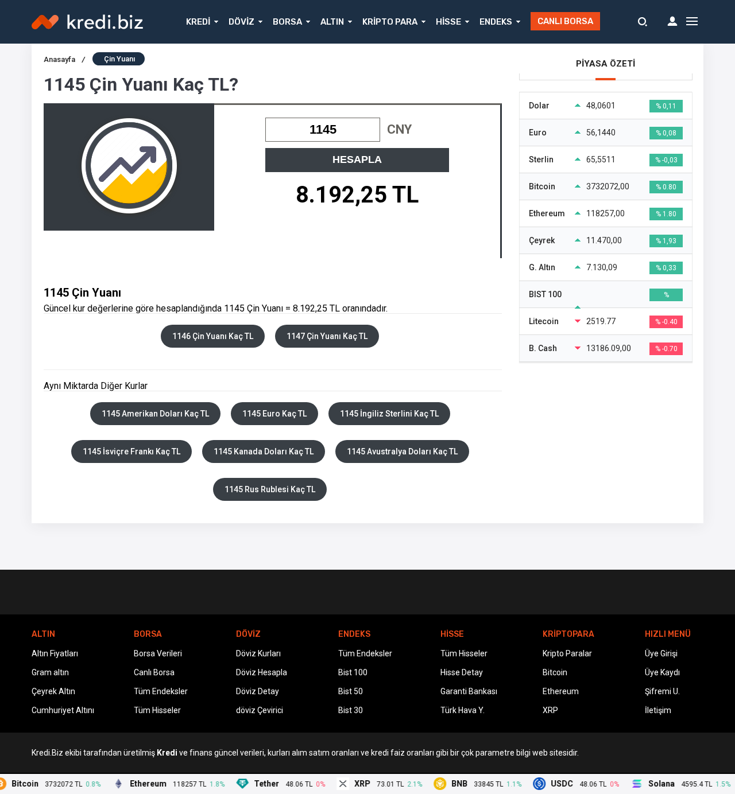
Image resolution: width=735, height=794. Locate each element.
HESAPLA (357, 159)
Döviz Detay (257, 691)
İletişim (658, 710)
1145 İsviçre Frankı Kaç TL (131, 451)
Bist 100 (353, 672)
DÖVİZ (241, 22)
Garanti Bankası (468, 691)
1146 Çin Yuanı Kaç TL (212, 336)
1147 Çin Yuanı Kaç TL (327, 336)
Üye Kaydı (662, 672)
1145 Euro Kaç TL (274, 413)
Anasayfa (64, 59)
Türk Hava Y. (462, 710)
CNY (399, 129)
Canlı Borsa (154, 672)
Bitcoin (555, 672)
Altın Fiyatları (55, 653)
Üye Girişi (661, 653)
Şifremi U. (662, 691)
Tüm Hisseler (157, 710)
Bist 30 (350, 710)
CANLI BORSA (565, 21)
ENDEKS (495, 22)
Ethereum (561, 691)
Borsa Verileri (158, 653)
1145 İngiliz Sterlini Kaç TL (389, 413)
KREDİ (198, 22)
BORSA (287, 22)
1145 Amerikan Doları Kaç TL (155, 413)
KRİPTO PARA (389, 22)
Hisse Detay (461, 672)
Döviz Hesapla (261, 672)
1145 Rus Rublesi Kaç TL (270, 489)
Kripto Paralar (567, 653)
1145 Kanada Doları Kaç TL (264, 451)
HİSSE (448, 22)
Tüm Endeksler (161, 691)
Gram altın (50, 672)
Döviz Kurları (258, 653)
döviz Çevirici (259, 710)
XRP (550, 710)
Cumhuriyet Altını (63, 710)
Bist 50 (350, 691)
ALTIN (332, 22)
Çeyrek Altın (53, 691)
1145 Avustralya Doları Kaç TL (402, 451)
